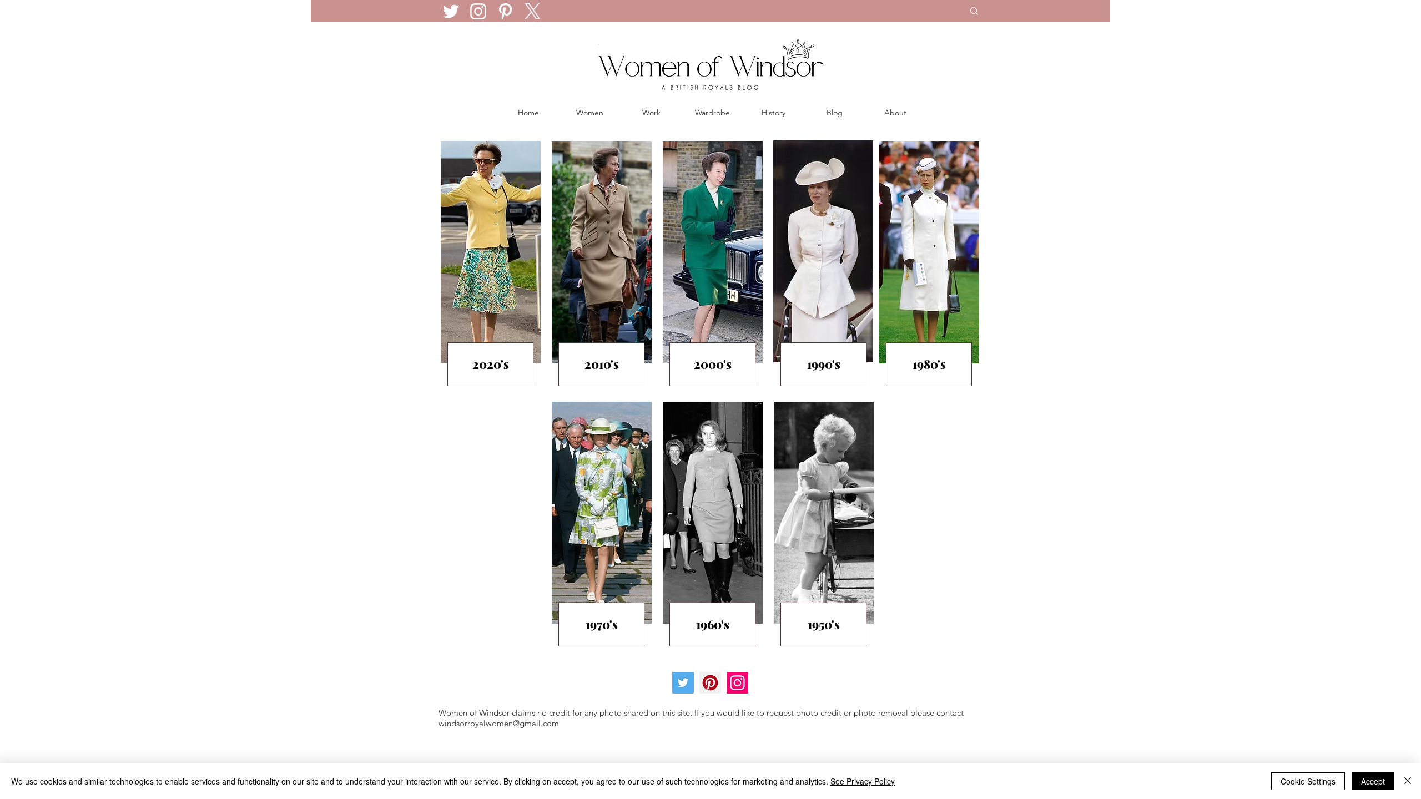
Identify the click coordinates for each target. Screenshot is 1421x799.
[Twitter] (451, 11)
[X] (532, 11)
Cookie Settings (1308, 781)
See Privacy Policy (862, 781)
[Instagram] (478, 11)
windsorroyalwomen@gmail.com (499, 723)
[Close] (1407, 781)
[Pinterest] (505, 11)
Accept (1373, 781)
